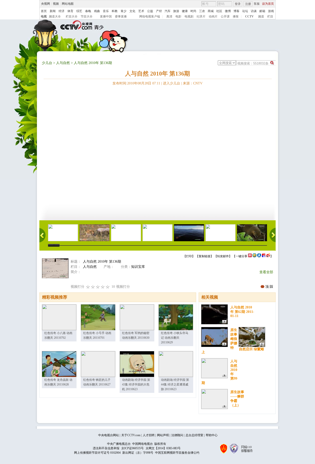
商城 (211, 11)
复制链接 (204, 256)
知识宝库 (138, 267)
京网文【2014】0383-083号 (163, 448)
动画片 (213, 16)
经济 (61, 11)
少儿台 (47, 63)
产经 (159, 11)
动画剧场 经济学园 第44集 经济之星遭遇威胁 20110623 (175, 384)
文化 (132, 11)
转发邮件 (223, 256)
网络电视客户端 (149, 16)
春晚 (88, 11)
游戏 (271, 11)
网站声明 (163, 435)
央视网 (45, 3)
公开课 (225, 16)
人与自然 (63, 63)
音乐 (106, 11)
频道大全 (55, 16)
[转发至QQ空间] (254, 256)
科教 (115, 11)
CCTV (249, 16)
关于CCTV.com (130, 435)
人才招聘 (149, 435)
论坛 (245, 11)
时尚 (193, 11)
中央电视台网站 (108, 435)
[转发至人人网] (259, 256)
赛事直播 (121, 16)
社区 (219, 11)
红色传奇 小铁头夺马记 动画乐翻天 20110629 (174, 337)
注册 (248, 4)
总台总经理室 (194, 435)
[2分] (88, 286)
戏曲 (97, 11)
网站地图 (68, 3)
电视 (44, 16)
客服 (257, 3)
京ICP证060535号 (132, 448)
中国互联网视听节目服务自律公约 (177, 452)
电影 (178, 16)
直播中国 (106, 16)
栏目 (270, 16)
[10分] (107, 286)
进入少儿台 (171, 83)
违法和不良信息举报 (106, 448)
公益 (150, 11)
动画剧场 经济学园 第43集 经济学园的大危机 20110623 (136, 384)
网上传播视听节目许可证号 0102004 (97, 452)
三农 (202, 11)
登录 (238, 4)
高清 (169, 16)
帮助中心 (212, 435)
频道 (261, 16)
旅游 (176, 11)
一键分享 (241, 256)
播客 (236, 16)
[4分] (93, 286)
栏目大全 (72, 16)
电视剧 (189, 16)
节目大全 (87, 16)
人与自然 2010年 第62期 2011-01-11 (242, 311)
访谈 (254, 11)
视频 (56, 3)
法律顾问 (177, 435)
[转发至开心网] (250, 256)
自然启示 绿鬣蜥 (251, 349)
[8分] (102, 286)
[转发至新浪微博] (268, 256)
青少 (123, 11)
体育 (70, 11)
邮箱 (262, 11)
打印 (189, 256)
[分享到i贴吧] (263, 256)
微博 (228, 11)
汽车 (168, 11)
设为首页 (268, 3)
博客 (236, 11)
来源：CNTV (193, 83)
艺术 (141, 11)
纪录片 (201, 16)
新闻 (53, 11)
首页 (44, 11)
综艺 (79, 11)
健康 (185, 11)
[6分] (97, 286)
